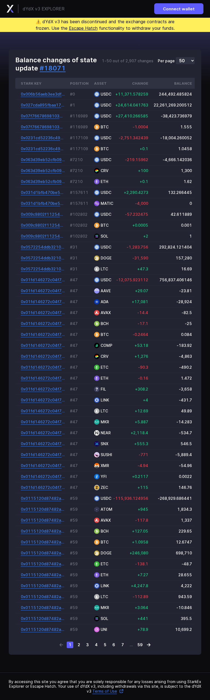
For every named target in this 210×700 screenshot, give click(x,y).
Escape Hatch (83, 28)
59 (140, 644)
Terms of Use (104, 691)
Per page (166, 61)
